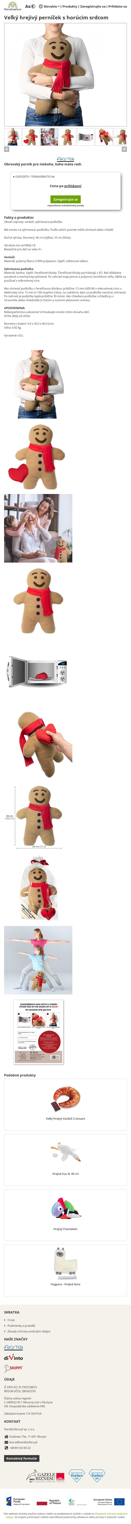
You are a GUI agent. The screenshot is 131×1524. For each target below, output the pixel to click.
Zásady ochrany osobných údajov (29, 1331)
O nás (11, 1320)
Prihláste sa (117, 6)
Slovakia (50, 6)
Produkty (69, 6)
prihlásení (72, 186)
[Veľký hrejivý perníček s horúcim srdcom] (65, 74)
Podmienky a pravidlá (21, 1326)
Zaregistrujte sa (93, 6)
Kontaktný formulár (21, 1458)
